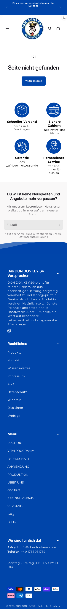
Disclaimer (15, 407)
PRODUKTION (17, 474)
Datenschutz (17, 392)
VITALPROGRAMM (20, 451)
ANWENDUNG (18, 466)
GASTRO (13, 490)
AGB (10, 384)
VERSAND (15, 506)
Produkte (14, 352)
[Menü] (7, 28)
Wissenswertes (18, 368)
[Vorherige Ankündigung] (7, 7)
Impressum (16, 376)
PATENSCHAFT (18, 459)
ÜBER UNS (15, 482)
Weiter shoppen (33, 80)
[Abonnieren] (59, 225)
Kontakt (13, 360)
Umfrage (13, 415)
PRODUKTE (16, 443)
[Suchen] (50, 28)
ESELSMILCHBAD (20, 498)
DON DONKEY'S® (25, 606)
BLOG (11, 522)
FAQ (10, 514)
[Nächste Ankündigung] (60, 7)
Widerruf (14, 400)
